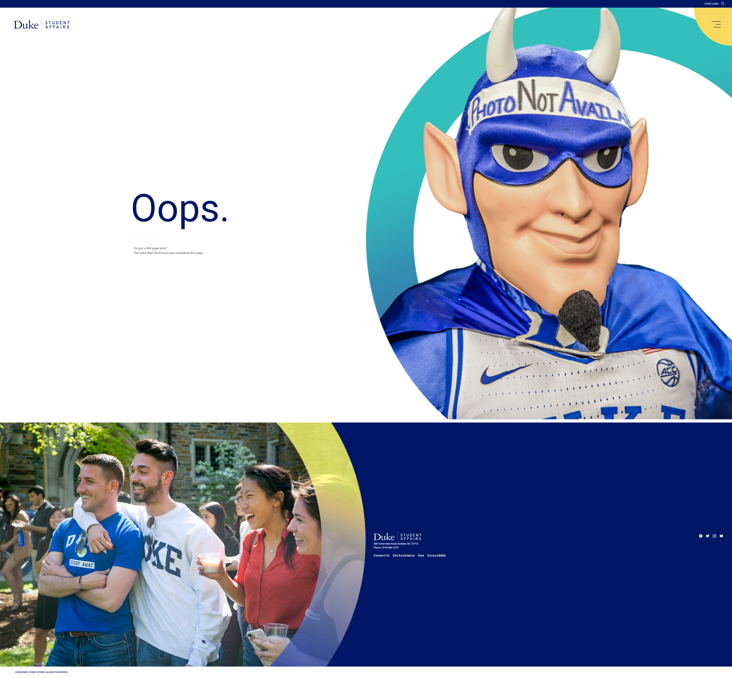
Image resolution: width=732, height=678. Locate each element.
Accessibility (436, 555)
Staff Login (711, 3)
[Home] (42, 24)
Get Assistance (404, 555)
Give (421, 555)
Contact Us (382, 555)
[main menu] (716, 24)
